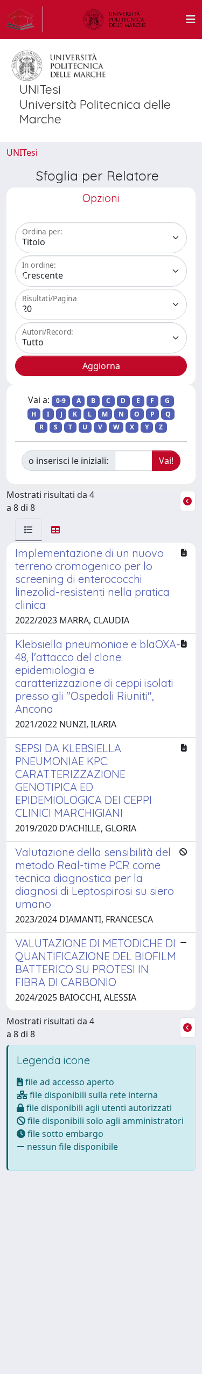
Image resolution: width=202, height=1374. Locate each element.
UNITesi (22, 152)
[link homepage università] (114, 19)
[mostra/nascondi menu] (191, 19)
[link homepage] (24, 19)
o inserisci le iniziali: (68, 461)
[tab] (28, 529)
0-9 (61, 400)
